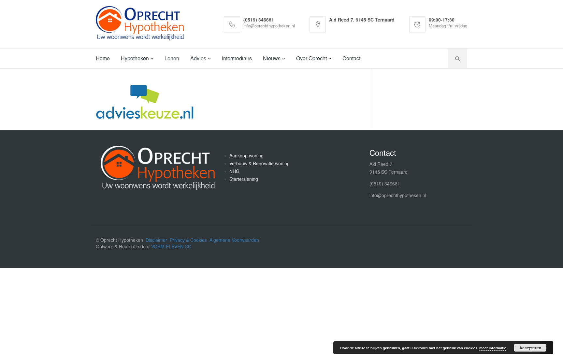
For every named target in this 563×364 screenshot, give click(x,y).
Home (103, 58)
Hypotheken (135, 58)
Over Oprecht (312, 58)
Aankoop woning (246, 155)
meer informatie (492, 347)
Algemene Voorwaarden (234, 240)
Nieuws (272, 58)
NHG (234, 171)
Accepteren (530, 348)
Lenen (172, 58)
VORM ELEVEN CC (171, 246)
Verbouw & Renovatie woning (259, 163)
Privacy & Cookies (188, 240)
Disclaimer (156, 240)
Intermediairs (237, 58)
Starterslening (243, 179)
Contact (351, 58)
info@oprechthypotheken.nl (397, 195)
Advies (199, 58)
